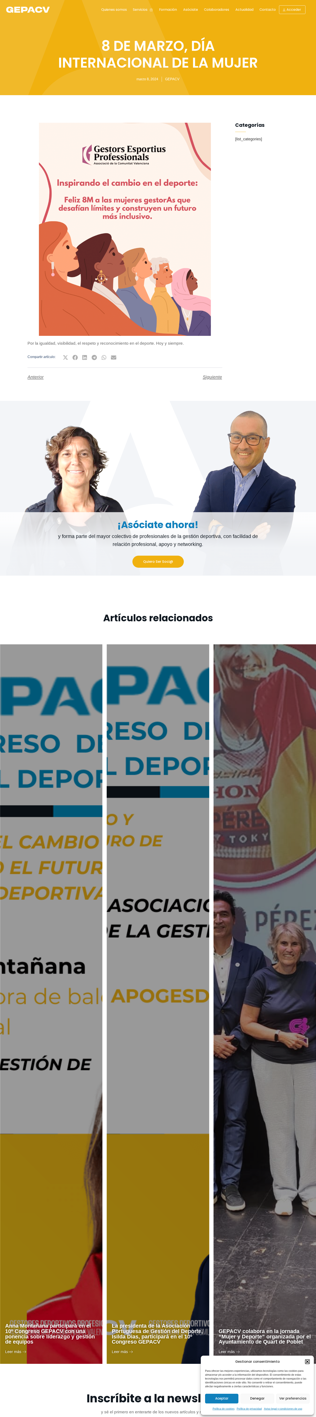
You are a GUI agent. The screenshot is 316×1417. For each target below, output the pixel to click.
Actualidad (244, 9)
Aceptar (222, 1398)
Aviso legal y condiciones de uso (283, 1408)
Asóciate (190, 9)
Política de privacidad (249, 1408)
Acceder (294, 9)
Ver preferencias (293, 1398)
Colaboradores (216, 9)
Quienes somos (114, 9)
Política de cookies (224, 1408)
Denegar (257, 1398)
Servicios (140, 9)
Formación (168, 9)
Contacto (267, 9)
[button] (307, 1362)
